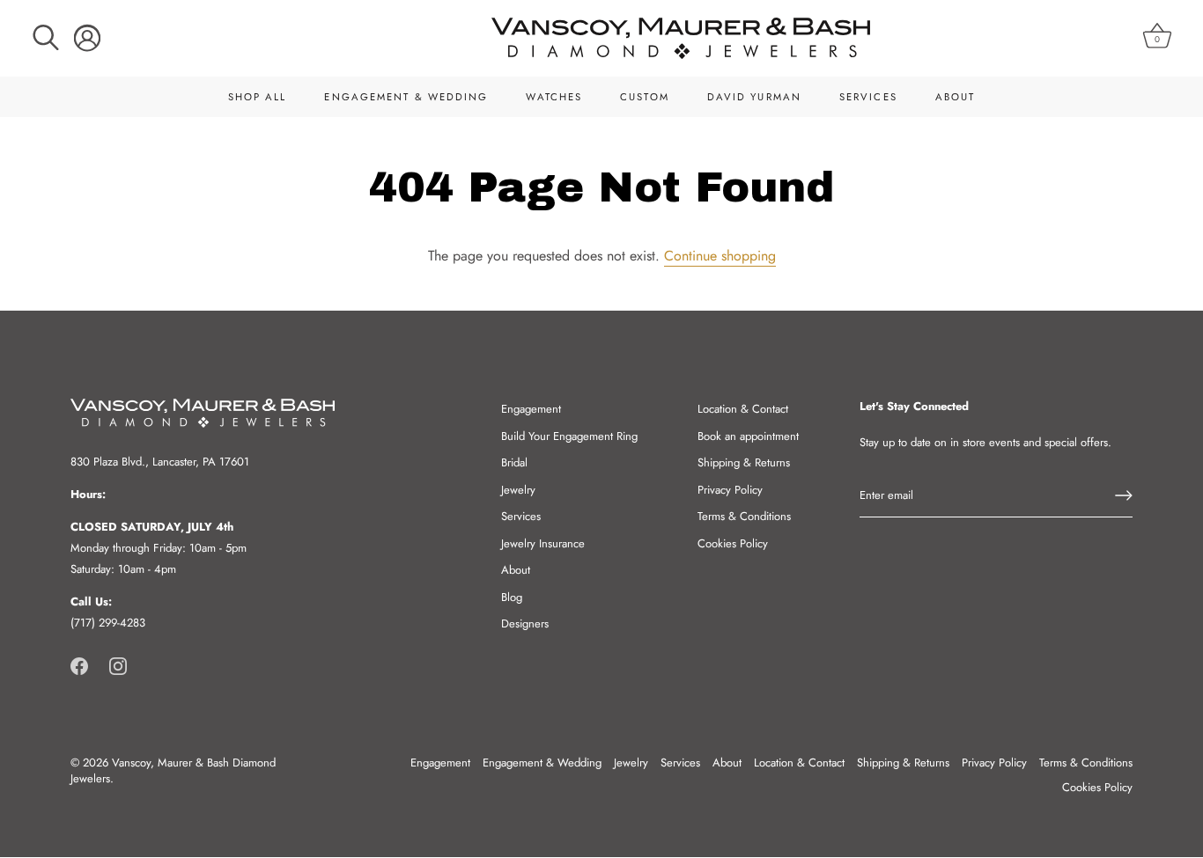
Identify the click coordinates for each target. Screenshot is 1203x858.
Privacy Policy (730, 489)
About (955, 97)
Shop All (257, 97)
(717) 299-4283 (107, 622)
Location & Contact (742, 408)
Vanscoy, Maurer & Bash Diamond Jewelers (173, 770)
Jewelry (518, 489)
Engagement (531, 408)
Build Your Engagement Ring (569, 436)
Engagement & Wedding (406, 97)
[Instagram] (118, 664)
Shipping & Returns (743, 462)
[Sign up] (1124, 495)
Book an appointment (748, 436)
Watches (554, 97)
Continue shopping (720, 256)
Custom (644, 97)
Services (868, 97)
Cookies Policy (732, 543)
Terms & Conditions (744, 516)
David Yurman (754, 97)
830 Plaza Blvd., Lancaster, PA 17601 (159, 461)
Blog (511, 597)
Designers (525, 623)
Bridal (514, 462)
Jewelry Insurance (543, 543)
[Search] (45, 37)
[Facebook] (79, 664)
